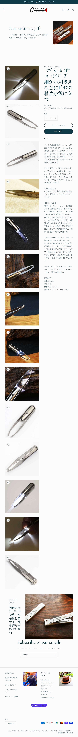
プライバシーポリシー (57, 730)
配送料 (50, 108)
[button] (4, 10)
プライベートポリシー (11, 691)
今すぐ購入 (58, 131)
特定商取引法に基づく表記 (11, 679)
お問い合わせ (9, 673)
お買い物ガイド (10, 685)
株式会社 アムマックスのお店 (20, 730)
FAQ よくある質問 (11, 697)
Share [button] (48, 139)
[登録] (55, 654)
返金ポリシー (45, 730)
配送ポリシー (69, 730)
